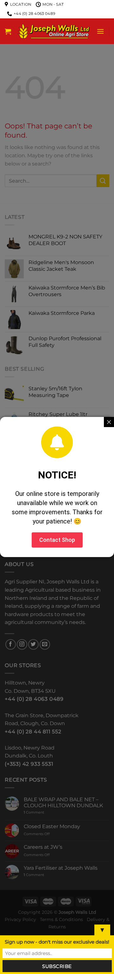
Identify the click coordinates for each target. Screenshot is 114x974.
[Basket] (8, 31)
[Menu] (100, 31)
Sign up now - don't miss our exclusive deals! (57, 942)
